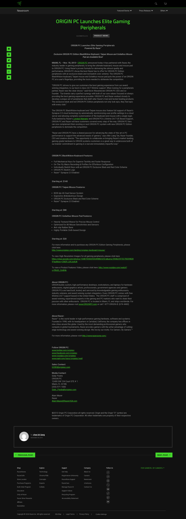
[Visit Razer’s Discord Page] (108, 501)
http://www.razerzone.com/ (94, 336)
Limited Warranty (80, 119)
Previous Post (25, 455)
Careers (87, 475)
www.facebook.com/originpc (64, 353)
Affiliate (19, 502)
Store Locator (21, 479)
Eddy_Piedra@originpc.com (64, 389)
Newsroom (23, 11)
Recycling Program (68, 494)
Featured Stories (123, 11)
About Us (87, 472)
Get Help (65, 472)
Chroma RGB (43, 475)
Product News (101, 36)
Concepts (42, 479)
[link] (19, 3)
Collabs (42, 487)
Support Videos (67, 491)
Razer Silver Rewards (24, 498)
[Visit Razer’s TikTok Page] (108, 493)
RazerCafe (21, 475)
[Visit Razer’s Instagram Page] (108, 476)
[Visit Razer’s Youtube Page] (108, 489)
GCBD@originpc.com (61, 367)
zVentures (87, 483)
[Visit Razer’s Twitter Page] (108, 485)
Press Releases (145, 11)
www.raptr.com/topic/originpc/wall (67, 358)
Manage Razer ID (68, 487)
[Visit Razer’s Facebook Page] (108, 472)
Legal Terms (70, 514)
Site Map (58, 514)
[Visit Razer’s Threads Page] (108, 481)
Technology (43, 472)
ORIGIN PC (82, 63)
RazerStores (21, 472)
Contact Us (88, 487)
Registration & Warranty (70, 475)
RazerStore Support (68, 479)
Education (20, 491)
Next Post (162, 455)
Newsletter (21, 506)
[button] (18, 469)
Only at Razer (22, 494)
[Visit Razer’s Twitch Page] (108, 497)
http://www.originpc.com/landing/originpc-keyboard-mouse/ (78, 250)
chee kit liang (39, 435)
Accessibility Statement (70, 498)
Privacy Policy (84, 514)
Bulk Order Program (24, 487)
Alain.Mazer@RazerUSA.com (64, 401)
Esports (42, 483)
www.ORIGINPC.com (88, 304)
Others (163, 11)
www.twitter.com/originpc (63, 350)
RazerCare (65, 483)
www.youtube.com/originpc (64, 356)
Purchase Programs (24, 483)
